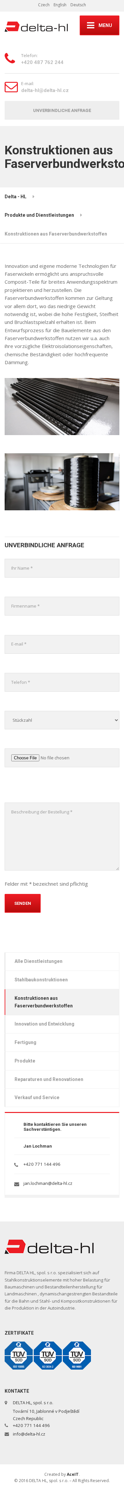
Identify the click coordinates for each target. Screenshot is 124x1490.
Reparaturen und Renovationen (49, 1079)
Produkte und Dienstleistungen (39, 215)
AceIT (73, 1474)
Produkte (25, 1060)
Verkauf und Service (37, 1097)
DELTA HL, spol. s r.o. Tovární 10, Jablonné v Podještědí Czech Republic (45, 1410)
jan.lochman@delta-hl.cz (47, 1183)
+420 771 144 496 (42, 1164)
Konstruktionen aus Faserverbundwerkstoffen (44, 1002)
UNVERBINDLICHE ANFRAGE (62, 110)
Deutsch (78, 5)
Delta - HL (15, 196)
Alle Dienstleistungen (38, 961)
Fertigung (25, 1042)
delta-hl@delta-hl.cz (45, 90)
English (60, 5)
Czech (44, 5)
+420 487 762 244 (42, 62)
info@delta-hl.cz (29, 1434)
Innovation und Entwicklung (44, 1024)
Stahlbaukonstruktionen (41, 979)
